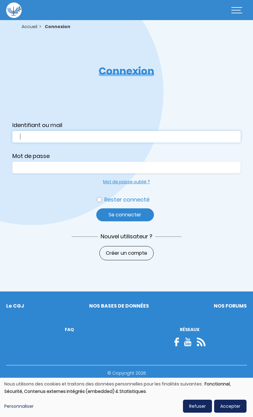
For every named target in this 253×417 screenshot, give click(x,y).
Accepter (230, 406)
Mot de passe (31, 156)
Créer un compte (126, 253)
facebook (178, 342)
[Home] (14, 10)
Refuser (197, 406)
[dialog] (126, 397)
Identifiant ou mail (37, 125)
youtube (188, 342)
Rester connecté (127, 199)
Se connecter (125, 214)
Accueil (29, 26)
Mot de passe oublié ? (126, 182)
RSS (201, 342)
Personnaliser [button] (19, 406)
